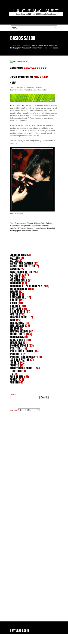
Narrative (16, 343)
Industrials (53, 45)
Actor (14, 260)
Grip (12, 320)
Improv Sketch (19, 331)
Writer (14, 382)
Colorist (34, 45)
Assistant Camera (21, 263)
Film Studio (17, 311)
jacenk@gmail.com (48, 14)
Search (13, 394)
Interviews (17, 337)
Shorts (14, 362)
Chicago (30, 223)
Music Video (17, 340)
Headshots (17, 323)
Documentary (18, 289)
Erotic (14, 300)
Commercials (18, 280)
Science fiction (20, 360)
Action (14, 258)
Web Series (17, 377)
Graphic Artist (43, 45)
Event (13, 303)
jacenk (55, 48)
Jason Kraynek (27, 228)
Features (16, 309)
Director (15, 283)
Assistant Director (22, 266)
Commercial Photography (20, 226)
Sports (14, 365)
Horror (14, 328)
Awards (15, 269)
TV (11, 374)
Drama (14, 292)
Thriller (15, 371)
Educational (18, 297)
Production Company (29, 48)
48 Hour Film (18, 255)
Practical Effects (21, 351)
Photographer (15, 48)
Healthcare (17, 326)
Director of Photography (26, 286)
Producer (16, 354)
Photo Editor (51, 228)
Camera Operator (21, 272)
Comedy (15, 277)
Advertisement (20, 223)
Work (40, 48)
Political (16, 348)
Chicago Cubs (39, 223)
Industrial (45, 226)
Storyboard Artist (22, 368)
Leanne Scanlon (40, 228)
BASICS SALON (16, 105)
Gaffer (14, 314)
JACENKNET (15, 228)
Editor (14, 294)
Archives (13, 410)
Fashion (15, 306)
